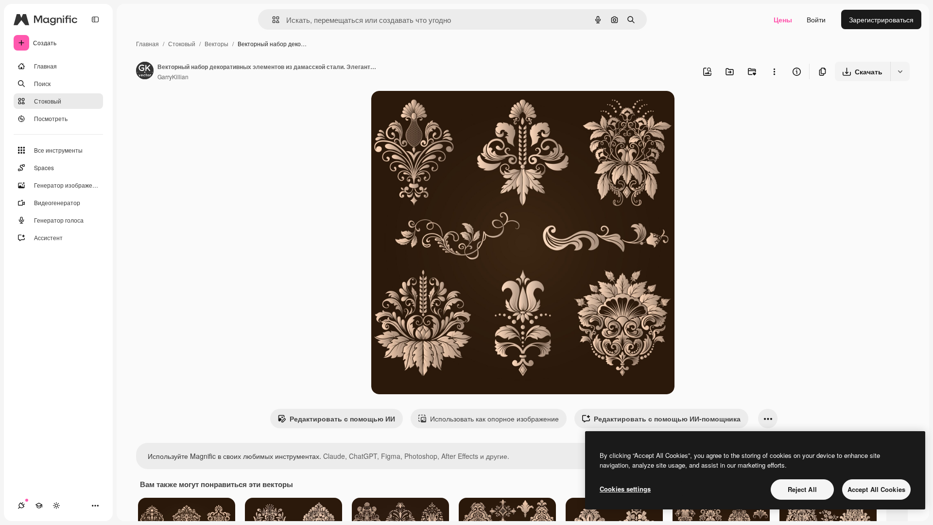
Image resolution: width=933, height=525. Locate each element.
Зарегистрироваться (881, 19)
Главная (147, 43)
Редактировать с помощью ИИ (342, 418)
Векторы (216, 43)
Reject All (802, 489)
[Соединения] (21, 505)
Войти (816, 19)
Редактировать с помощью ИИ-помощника (667, 418)
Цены (783, 19)
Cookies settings (625, 488)
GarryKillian (173, 76)
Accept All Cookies (876, 489)
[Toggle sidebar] (95, 19)
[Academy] (39, 505)
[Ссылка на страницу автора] (145, 71)
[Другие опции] (774, 71)
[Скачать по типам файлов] (900, 71)
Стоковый (181, 43)
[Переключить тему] (56, 505)
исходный (436, 110)
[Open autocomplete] (272, 19)
